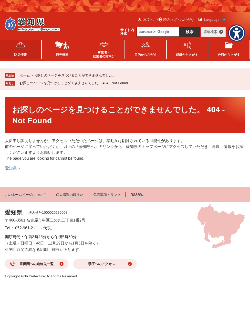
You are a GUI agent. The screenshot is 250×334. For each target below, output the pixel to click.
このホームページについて (25, 195)
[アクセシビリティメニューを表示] (236, 33)
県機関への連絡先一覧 (37, 264)
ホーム (25, 75)
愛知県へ (13, 168)
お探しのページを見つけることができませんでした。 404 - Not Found (74, 83)
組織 (187, 54)
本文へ (148, 20)
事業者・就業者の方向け (104, 54)
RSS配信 (137, 195)
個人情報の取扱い (69, 195)
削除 (131, 83)
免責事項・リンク (107, 195)
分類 (229, 54)
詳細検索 (210, 32)
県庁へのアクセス (101, 264)
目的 (146, 54)
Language (211, 20)
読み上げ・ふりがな (178, 20)
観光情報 (62, 54)
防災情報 (20, 54)
